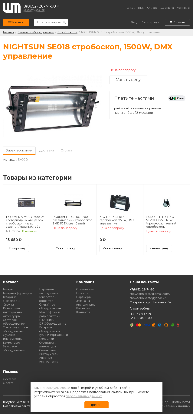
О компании (136, 7)
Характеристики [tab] (19, 150)
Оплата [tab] (66, 150)
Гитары (8, 289)
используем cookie (55, 388)
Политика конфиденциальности (164, 402)
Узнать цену (128, 79)
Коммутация (12, 342)
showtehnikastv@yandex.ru (149, 298)
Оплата (152, 7)
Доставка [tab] (46, 150)
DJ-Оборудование (52, 323)
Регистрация (151, 22)
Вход (134, 22)
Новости (82, 293)
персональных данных (84, 396)
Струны (8, 304)
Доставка (167, 7)
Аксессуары (11, 316)
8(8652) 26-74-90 (40, 6)
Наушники (46, 320)
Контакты (183, 7)
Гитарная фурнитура (17, 293)
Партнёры (83, 297)
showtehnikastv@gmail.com (149, 294)
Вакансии (83, 308)
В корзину (17, 248)
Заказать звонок (34, 9)
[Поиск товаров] (64, 22)
